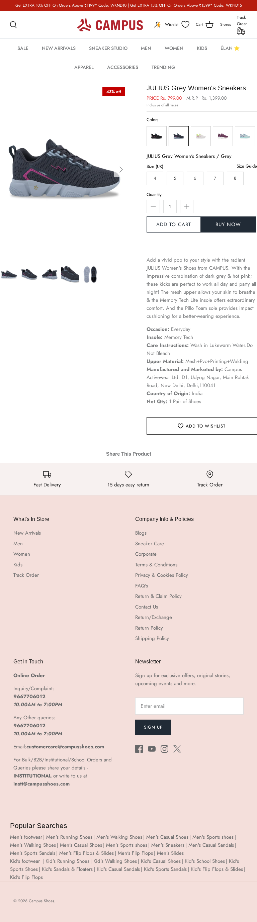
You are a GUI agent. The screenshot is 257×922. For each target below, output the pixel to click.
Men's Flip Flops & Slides (86, 853)
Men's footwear (26, 837)
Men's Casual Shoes (167, 837)
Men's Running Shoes (69, 837)
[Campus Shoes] (110, 25)
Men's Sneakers (167, 845)
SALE (22, 48)
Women (21, 554)
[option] (64, 169)
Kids (17, 564)
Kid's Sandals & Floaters (67, 869)
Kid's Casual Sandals (118, 869)
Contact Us (146, 607)
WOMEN (174, 48)
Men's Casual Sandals (211, 845)
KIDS (202, 48)
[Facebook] (139, 749)
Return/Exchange (153, 617)
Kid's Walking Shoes (115, 861)
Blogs (141, 533)
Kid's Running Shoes (67, 861)
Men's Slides (170, 853)
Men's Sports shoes (213, 837)
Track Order (242, 20)
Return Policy (149, 628)
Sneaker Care (149, 543)
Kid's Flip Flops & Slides (217, 869)
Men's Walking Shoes (119, 837)
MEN (146, 48)
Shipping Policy (152, 638)
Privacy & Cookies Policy (161, 575)
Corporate (146, 554)
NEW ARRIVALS (59, 48)
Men (18, 543)
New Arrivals (27, 533)
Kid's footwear (25, 861)
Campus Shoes (41, 901)
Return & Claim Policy (158, 596)
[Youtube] (152, 749)
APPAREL (84, 67)
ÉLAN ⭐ (230, 48)
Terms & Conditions (156, 564)
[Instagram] (164, 749)
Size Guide (247, 166)
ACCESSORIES (122, 67)
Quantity (154, 195)
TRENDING (163, 67)
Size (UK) (155, 167)
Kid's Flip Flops (26, 877)
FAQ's (141, 585)
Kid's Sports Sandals (165, 869)
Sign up (153, 727)
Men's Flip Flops (135, 853)
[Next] (121, 169)
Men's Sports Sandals (32, 853)
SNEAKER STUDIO (108, 48)
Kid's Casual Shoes (161, 861)
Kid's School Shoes (205, 861)
